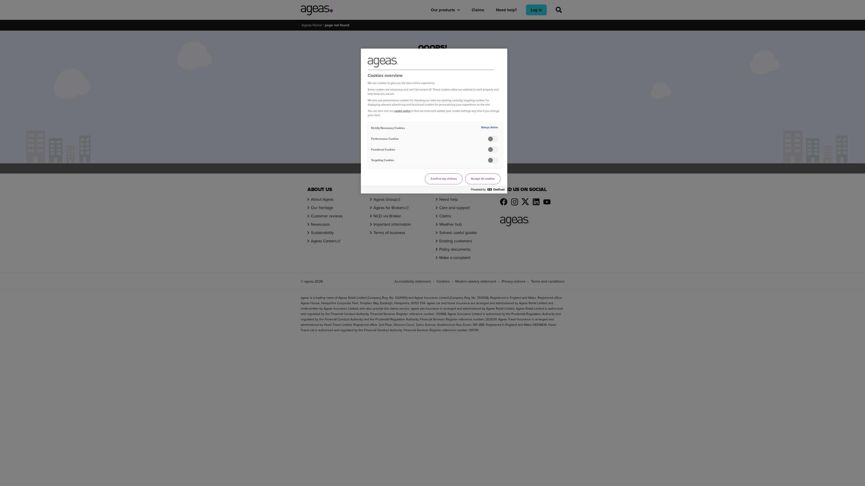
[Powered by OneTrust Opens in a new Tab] (488, 191)
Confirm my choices (444, 179)
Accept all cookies (483, 179)
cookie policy (402, 111)
